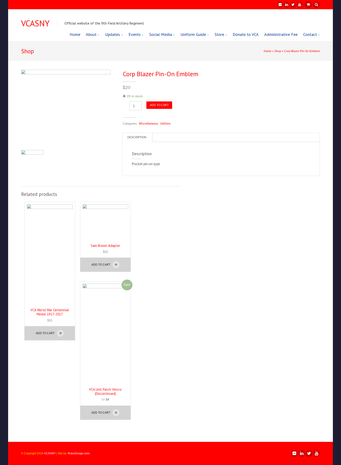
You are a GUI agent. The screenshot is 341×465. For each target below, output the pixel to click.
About (91, 34)
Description (136, 137)
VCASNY (35, 23)
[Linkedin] (286, 5)
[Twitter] (293, 5)
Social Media (160, 34)
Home (75, 34)
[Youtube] (299, 5)
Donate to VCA (246, 34)
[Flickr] (280, 5)
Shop (277, 51)
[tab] (136, 137)
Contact (310, 34)
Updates (112, 34)
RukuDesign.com (79, 453)
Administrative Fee (281, 34)
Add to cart (159, 105)
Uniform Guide (193, 34)
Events (135, 34)
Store (219, 34)
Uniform (165, 123)
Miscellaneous (148, 123)
